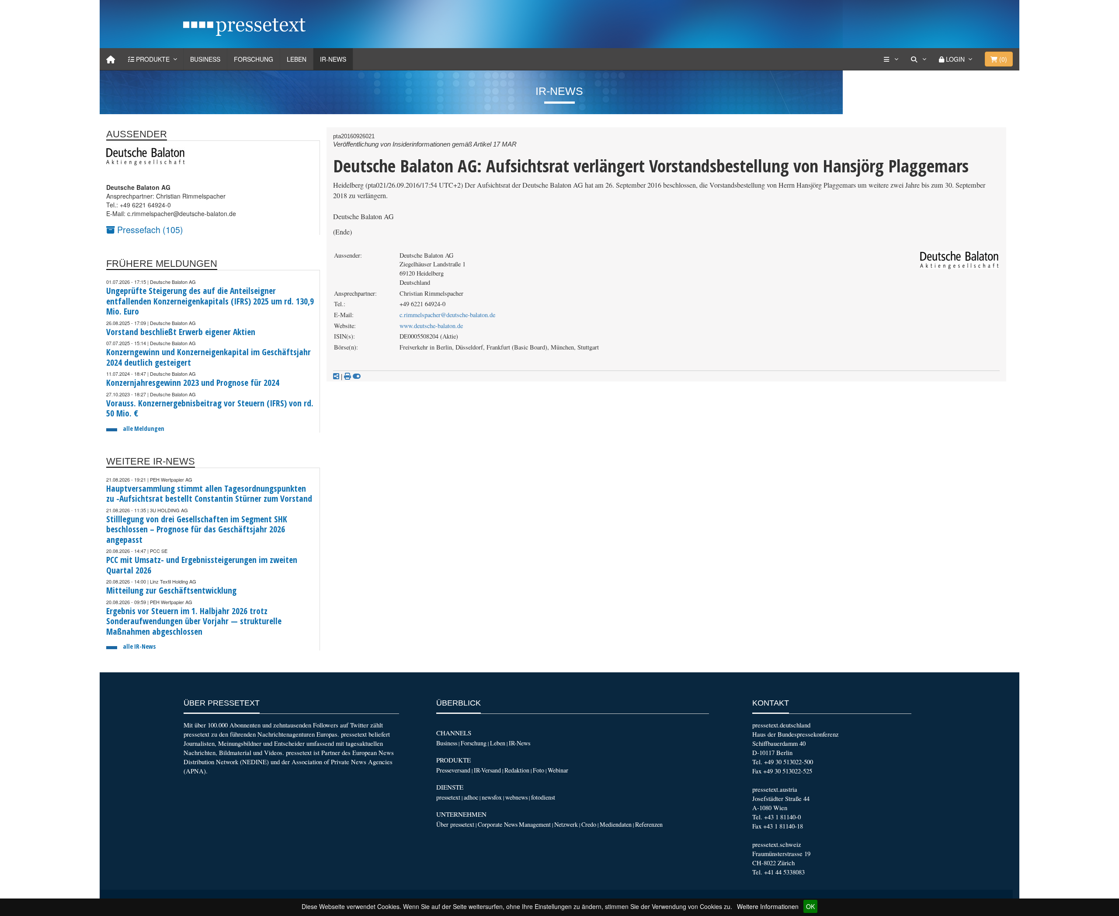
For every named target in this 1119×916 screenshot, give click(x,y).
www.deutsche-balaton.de (431, 326)
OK (810, 906)
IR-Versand (487, 770)
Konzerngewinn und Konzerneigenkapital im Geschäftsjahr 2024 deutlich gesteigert (208, 357)
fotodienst (543, 797)
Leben (296, 59)
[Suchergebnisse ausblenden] (357, 376)
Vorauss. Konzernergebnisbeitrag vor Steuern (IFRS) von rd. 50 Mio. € (209, 408)
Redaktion (516, 770)
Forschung (253, 59)
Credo (588, 824)
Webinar (558, 770)
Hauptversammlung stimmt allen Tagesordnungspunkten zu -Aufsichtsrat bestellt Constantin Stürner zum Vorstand (209, 493)
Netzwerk (566, 824)
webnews (516, 797)
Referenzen (649, 824)
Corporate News (498, 824)
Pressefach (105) (149, 229)
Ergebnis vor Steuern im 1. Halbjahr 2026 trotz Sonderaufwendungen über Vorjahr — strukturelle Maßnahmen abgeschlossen (193, 621)
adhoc (471, 797)
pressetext (448, 797)
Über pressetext (455, 824)
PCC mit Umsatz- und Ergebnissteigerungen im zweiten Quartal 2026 (201, 565)
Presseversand (453, 770)
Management (535, 824)
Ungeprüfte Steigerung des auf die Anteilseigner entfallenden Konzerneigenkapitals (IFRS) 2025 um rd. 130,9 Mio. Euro (210, 301)
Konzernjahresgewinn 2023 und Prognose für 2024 (192, 382)
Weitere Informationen (768, 906)
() (1002, 59)
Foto (538, 770)
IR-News (333, 59)
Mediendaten (616, 824)
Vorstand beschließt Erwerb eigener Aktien (180, 332)
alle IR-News (139, 646)
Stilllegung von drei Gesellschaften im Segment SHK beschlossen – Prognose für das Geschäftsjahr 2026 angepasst (196, 529)
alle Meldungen (143, 428)
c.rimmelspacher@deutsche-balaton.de (447, 315)
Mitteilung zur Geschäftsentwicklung (171, 590)
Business (205, 59)
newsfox (492, 797)
